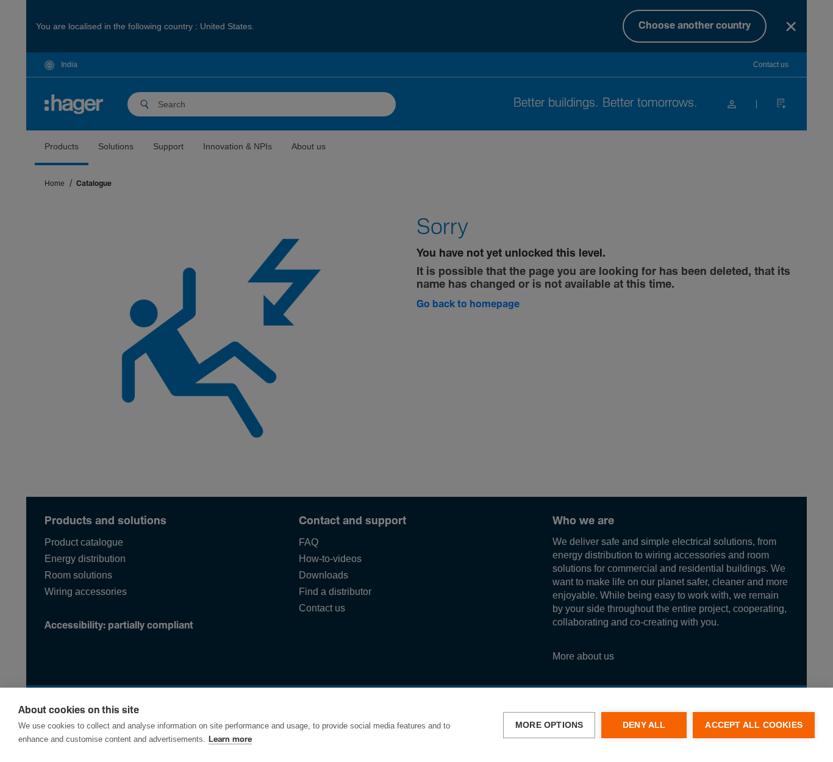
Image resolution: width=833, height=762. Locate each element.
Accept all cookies (754, 725)
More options (549, 725)
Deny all (644, 725)
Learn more (230, 740)
